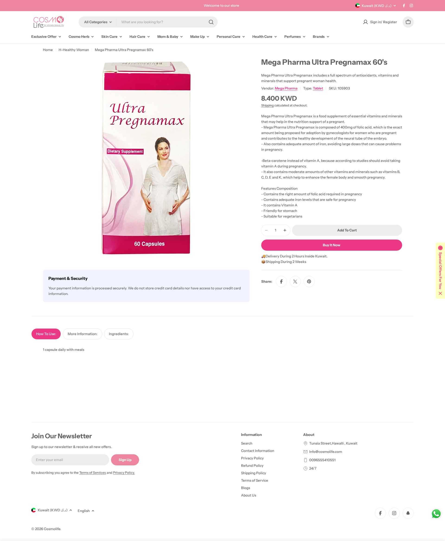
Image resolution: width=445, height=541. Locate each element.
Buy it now (331, 245)
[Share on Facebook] (281, 281)
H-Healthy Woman (74, 50)
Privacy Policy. (124, 473)
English (84, 511)
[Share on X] (295, 281)
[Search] (211, 22)
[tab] (46, 333)
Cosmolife (52, 529)
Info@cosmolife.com (325, 451)
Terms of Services (92, 473)
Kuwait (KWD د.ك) (376, 5)
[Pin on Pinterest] (309, 281)
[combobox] (148, 22)
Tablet (318, 88)
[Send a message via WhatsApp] (436, 513)
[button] (440, 271)
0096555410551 (322, 460)
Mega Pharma (286, 88)
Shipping (267, 105)
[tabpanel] (222, 349)
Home (48, 50)
